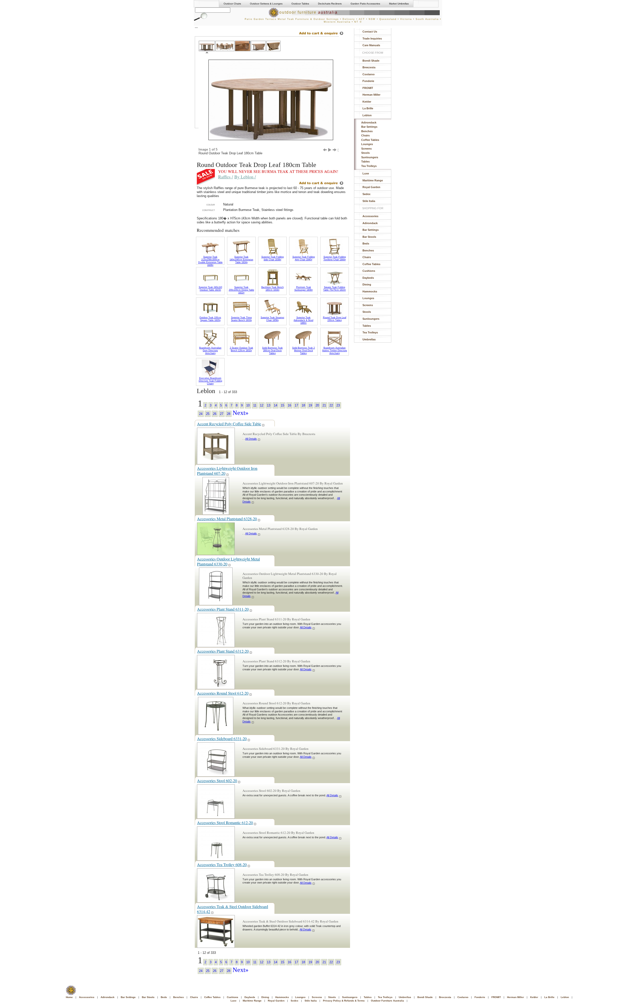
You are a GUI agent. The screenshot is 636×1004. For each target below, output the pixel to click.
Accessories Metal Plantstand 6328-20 (227, 518)
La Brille (367, 108)
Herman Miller (371, 94)
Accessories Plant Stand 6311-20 (223, 609)
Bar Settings (369, 126)
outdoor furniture (308, 12)
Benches (367, 131)
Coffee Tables (370, 139)
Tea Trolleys (369, 165)
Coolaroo (368, 74)
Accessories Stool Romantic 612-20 (225, 822)
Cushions (368, 270)
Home (69, 997)
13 (268, 405)
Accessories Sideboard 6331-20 (222, 738)
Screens (366, 148)
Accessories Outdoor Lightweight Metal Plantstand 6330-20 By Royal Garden (289, 575)
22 (331, 405)
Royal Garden (371, 187)
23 (338, 405)
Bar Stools (369, 236)
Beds (365, 243)
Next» (240, 412)
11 (254, 405)
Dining (366, 284)
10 (248, 405)
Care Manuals (371, 45)
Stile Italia (368, 201)
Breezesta (368, 67)
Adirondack (368, 122)
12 (261, 405)
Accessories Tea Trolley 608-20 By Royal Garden (275, 874)
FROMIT (367, 87)
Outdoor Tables (300, 3)
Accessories (370, 216)
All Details (251, 438)
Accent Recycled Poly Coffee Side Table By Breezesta (278, 434)
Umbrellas (369, 339)
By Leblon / (245, 177)
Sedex (366, 194)
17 (296, 405)
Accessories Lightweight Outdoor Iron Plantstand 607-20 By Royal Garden (292, 483)
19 (310, 405)
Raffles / (225, 177)
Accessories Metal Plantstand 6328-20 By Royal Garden (280, 528)
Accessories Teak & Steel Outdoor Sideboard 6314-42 (232, 909)
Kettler (366, 101)
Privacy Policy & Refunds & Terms (344, 1000)
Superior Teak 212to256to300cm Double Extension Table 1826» (210, 261)
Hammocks (369, 291)
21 (324, 405)
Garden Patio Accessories (365, 3)
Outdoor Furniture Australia (387, 1000)
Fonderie (368, 81)
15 (282, 405)
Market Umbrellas (399, 3)
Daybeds (368, 277)
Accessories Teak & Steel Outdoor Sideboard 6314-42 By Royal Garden (290, 921)
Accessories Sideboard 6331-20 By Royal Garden (275, 748)
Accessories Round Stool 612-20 (222, 693)
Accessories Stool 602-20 (217, 780)
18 (303, 405)
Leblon (367, 115)
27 (221, 414)
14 (275, 405)
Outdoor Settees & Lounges (266, 3)
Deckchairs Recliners (330, 3)
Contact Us (369, 31)
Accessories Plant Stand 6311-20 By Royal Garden (276, 619)
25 (207, 414)
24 (200, 414)
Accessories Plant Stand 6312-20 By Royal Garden (276, 661)
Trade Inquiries (372, 38)
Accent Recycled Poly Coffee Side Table (229, 423)
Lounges (367, 144)
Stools (365, 152)
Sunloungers (369, 157)
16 (289, 405)
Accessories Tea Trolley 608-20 (222, 864)
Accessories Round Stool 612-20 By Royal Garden (276, 703)
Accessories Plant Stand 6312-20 (223, 651)
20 (317, 405)
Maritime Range (372, 180)
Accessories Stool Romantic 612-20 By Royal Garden (278, 832)
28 (228, 414)
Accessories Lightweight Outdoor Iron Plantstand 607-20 (227, 471)
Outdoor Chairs (232, 3)
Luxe (365, 173)
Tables (365, 161)
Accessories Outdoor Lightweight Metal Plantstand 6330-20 (228, 561)
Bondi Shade (370, 60)
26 (214, 414)
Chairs (365, 135)
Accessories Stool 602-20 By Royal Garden (271, 790)
